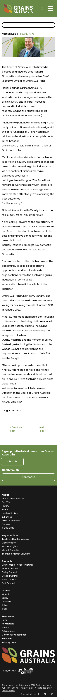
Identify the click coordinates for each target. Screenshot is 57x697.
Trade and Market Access (15, 539)
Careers (6, 524)
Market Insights (10, 546)
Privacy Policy (27, 688)
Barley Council (9, 572)
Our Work (7, 502)
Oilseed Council (10, 575)
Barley (5, 597)
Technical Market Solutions (16, 553)
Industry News (27, 33)
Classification (9, 542)
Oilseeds (6, 601)
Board (5, 509)
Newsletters (8, 623)
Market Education (11, 550)
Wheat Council (10, 568)
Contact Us (28, 477)
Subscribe (12, 461)
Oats (4, 609)
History (5, 505)
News (4, 620)
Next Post (41, 429)
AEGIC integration (11, 520)
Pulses (5, 605)
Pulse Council (9, 579)
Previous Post (16, 429)
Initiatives (7, 516)
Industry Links (9, 642)
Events (5, 627)
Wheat (5, 594)
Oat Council (8, 583)
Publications (8, 631)
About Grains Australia (13, 498)
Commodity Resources (14, 634)
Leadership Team (11, 513)
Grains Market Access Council (17, 564)
